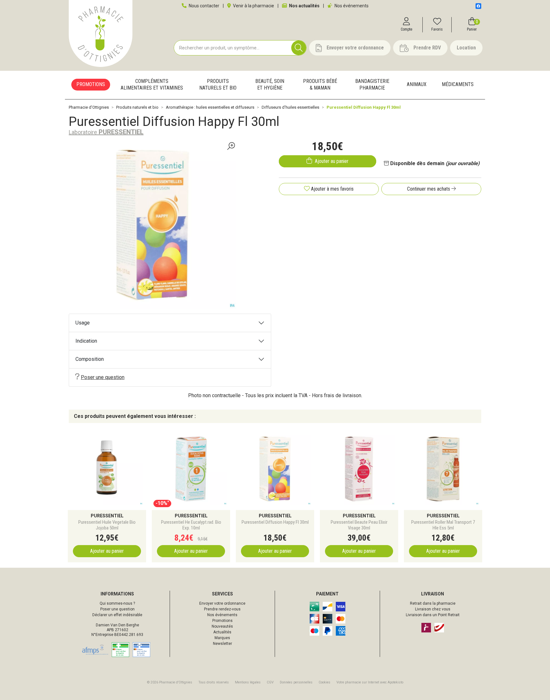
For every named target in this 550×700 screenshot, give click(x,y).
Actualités (222, 632)
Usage (82, 323)
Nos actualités (304, 5)
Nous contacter (203, 5)
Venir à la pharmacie (253, 5)
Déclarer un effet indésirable (117, 615)
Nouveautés (222, 626)
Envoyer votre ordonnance (222, 603)
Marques (222, 638)
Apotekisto (369, 682)
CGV (270, 682)
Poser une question (102, 377)
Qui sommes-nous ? (117, 603)
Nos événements (351, 5)
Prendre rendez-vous (222, 609)
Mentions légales (248, 682)
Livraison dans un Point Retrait (433, 615)
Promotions (222, 620)
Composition (89, 359)
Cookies (324, 682)
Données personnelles (296, 682)
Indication (86, 341)
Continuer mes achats (429, 189)
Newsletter (222, 643)
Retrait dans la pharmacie (432, 603)
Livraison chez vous (432, 609)
